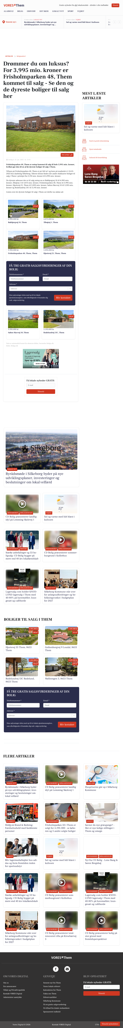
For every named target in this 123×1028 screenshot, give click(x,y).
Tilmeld (115, 5)
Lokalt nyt (58, 11)
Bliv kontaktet (63, 297)
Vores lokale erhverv (51, 986)
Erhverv (31, 11)
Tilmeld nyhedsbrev (110, 1024)
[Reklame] (41, 358)
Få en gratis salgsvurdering (54, 1004)
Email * (46, 274)
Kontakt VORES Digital (12, 993)
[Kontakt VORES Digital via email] (67, 969)
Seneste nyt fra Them (52, 983)
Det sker (44, 11)
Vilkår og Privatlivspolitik (14, 990)
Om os (6, 983)
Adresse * (13, 284)
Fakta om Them (49, 993)
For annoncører (9, 986)
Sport (70, 11)
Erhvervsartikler (50, 997)
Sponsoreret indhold (51, 1012)
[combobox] (10, 288)
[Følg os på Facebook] (56, 969)
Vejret (80, 11)
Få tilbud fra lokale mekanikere (56, 1008)
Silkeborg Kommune (52, 1001)
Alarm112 (8, 11)
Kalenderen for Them (52, 990)
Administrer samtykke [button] (12, 997)
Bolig (20, 11)
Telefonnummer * (16, 274)
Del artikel (65, 155)
